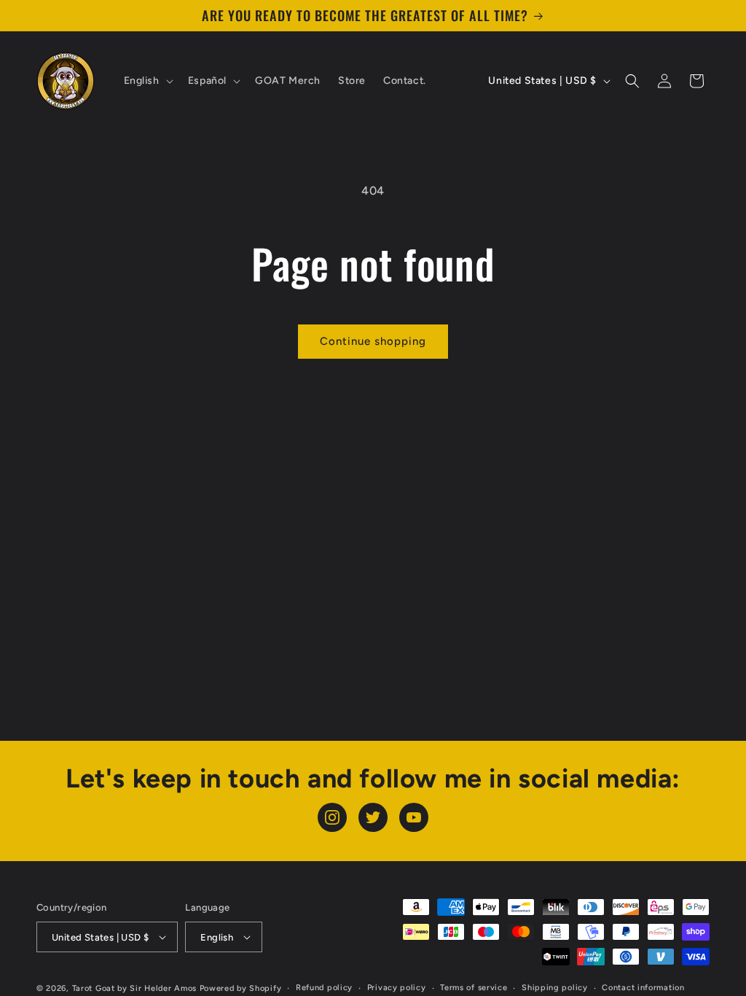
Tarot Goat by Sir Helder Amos (134, 988)
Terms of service (473, 987)
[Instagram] (332, 817)
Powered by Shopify (241, 988)
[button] (147, 81)
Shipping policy (555, 987)
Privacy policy (396, 987)
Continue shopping (373, 341)
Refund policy (324, 987)
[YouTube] (413, 817)
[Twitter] (373, 817)
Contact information (643, 987)
